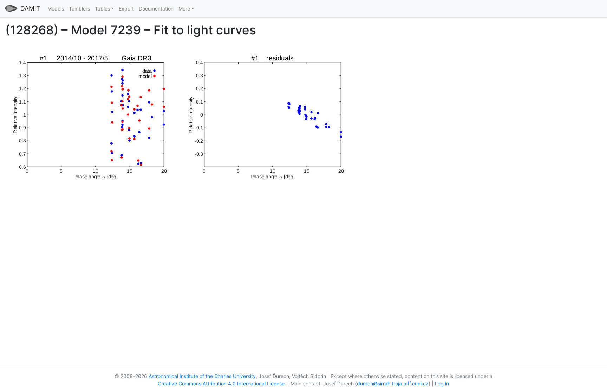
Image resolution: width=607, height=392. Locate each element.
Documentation (156, 9)
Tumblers (79, 9)
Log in (442, 383)
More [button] (184, 9)
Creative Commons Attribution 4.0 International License (221, 383)
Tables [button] (102, 9)
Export (126, 9)
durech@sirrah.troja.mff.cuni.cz (393, 383)
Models (55, 9)
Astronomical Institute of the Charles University (202, 376)
